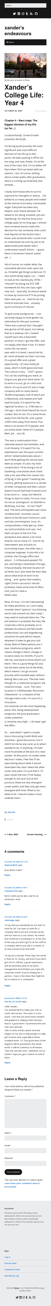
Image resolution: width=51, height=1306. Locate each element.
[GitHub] (36, 14)
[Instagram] (23, 14)
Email (8, 1145)
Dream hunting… (35, 834)
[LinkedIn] (19, 14)
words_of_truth (13, 1001)
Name (8, 1132)
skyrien (11, 812)
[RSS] (31, 14)
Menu (11, 42)
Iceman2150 (11, 890)
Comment (10, 1096)
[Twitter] (14, 14)
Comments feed (12, 1269)
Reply (7, 875)
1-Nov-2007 (12, 834)
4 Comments (40, 111)
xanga (10, 819)
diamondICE (11, 865)
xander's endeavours (18, 30)
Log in (7, 1257)
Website (9, 1158)
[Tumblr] (27, 14)
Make (16, 1288)
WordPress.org (12, 1275)
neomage (9, 920)
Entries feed (10, 1263)
